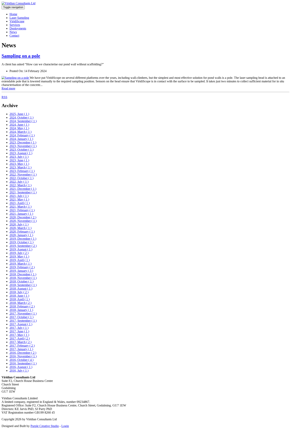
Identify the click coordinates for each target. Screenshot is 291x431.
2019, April (20, 260)
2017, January (21, 349)
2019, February (22, 267)
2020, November (23, 221)
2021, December (23, 188)
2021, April (20, 203)
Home (13, 14)
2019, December (23, 238)
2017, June (19, 331)
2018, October (21, 281)
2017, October (21, 317)
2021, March (20, 206)
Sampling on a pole (21, 55)
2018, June (19, 295)
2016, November (23, 356)
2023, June (19, 160)
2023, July (19, 156)
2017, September (23, 320)
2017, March (20, 342)
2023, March (20, 167)
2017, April (20, 338)
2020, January (21, 235)
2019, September (23, 245)
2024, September (23, 121)
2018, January (21, 310)
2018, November (23, 278)
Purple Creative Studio (44, 426)
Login (65, 426)
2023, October (21, 149)
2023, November (23, 146)
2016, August (21, 367)
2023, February (22, 171)
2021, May (19, 199)
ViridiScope (17, 21)
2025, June (19, 114)
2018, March (20, 302)
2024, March (20, 131)
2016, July (19, 370)
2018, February (22, 306)
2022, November (23, 174)
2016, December (23, 352)
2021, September (23, 192)
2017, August (21, 324)
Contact (14, 35)
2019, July (19, 253)
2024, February (22, 135)
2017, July (19, 327)
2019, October (21, 242)
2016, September (23, 363)
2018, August (21, 288)
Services (15, 25)
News (13, 32)
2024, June (19, 124)
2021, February (22, 210)
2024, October (21, 117)
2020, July (19, 224)
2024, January (21, 139)
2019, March (20, 263)
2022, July (19, 181)
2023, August (21, 153)
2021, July (19, 196)
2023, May (19, 164)
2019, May (19, 256)
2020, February (22, 231)
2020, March (20, 228)
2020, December (23, 217)
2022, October (21, 178)
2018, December (23, 274)
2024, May (19, 128)
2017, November (23, 313)
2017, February (22, 345)
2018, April (20, 299)
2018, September (23, 285)
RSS (4, 97)
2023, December (23, 142)
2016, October (21, 360)
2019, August (21, 249)
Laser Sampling (19, 17)
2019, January (21, 270)
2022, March (20, 185)
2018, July (19, 292)
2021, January (21, 213)
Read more (8, 88)
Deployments (18, 28)
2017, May (19, 335)
